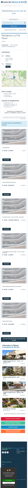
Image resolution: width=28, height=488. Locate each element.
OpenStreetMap (23, 86)
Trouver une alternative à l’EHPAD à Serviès (15, 413)
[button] (14, 77)
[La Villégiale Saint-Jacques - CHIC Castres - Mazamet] (14, 241)
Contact (18, 452)
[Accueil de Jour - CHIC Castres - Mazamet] (14, 206)
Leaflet (10, 86)
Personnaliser (8, 482)
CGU (18, 449)
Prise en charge (14, 45)
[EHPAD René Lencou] (14, 310)
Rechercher (14, 26)
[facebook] (3, 452)
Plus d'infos (6, 159)
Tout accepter (8, 480)
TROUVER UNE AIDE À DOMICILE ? (13, 418)
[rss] (8, 452)
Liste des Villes (22, 29)
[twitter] (5, 452)
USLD (3, 464)
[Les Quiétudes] (14, 136)
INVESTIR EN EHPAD (13, 427)
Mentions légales (21, 451)
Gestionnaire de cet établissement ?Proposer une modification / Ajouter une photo (15, 112)
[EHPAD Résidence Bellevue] (14, 171)
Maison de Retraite (6, 462)
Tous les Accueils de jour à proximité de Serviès (14, 339)
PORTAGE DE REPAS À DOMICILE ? (13, 423)
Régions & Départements (10, 29)
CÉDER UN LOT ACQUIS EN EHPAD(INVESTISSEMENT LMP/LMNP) (13, 431)
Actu (3, 466)
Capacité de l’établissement (8, 46)
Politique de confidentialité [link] (8, 485)
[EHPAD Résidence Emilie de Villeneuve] (14, 275)
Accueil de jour (13, 19)
